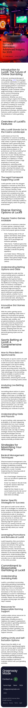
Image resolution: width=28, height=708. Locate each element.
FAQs (21, 685)
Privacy (11, 703)
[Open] (23, 4)
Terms (16, 703)
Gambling (6, 37)
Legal (20, 703)
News (15, 685)
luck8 (14, 80)
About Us (5, 703)
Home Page (7, 685)
